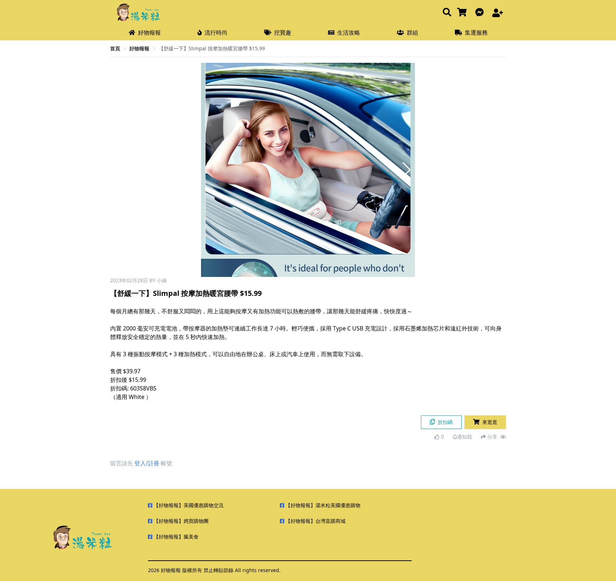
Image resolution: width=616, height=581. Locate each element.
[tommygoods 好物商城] (463, 12)
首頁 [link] (115, 48)
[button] (406, 170)
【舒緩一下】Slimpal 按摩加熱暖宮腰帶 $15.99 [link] (212, 48)
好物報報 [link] (139, 48)
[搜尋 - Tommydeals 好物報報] (447, 12)
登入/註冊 (146, 463)
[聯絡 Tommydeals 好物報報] (481, 12)
